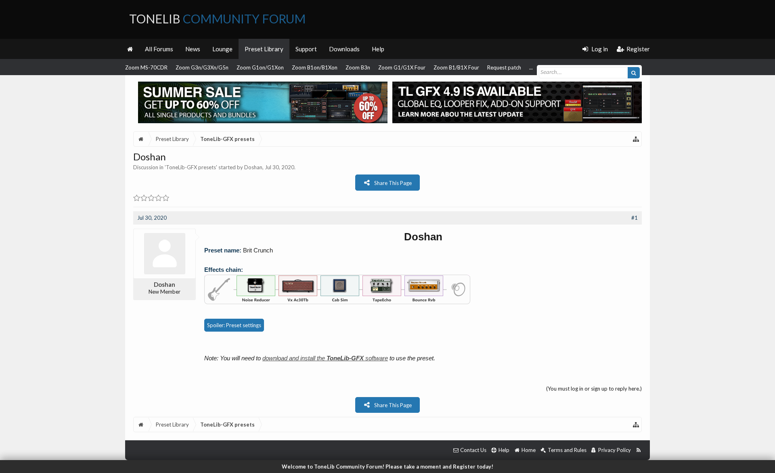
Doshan (253, 167)
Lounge (222, 49)
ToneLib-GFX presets (191, 167)
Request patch (504, 67)
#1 (634, 217)
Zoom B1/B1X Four (456, 67)
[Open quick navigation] (636, 139)
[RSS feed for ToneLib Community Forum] (638, 450)
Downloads (344, 49)
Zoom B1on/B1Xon (314, 67)
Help (378, 49)
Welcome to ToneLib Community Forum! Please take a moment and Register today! (387, 466)
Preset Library (264, 49)
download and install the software (325, 358)
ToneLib (217, 18)
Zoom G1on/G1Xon (260, 67)
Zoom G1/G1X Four (401, 67)
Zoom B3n (358, 67)
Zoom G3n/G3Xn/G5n (202, 67)
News (192, 49)
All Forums (159, 49)
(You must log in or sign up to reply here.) (594, 388)
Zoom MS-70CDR (146, 67)
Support (306, 49)
